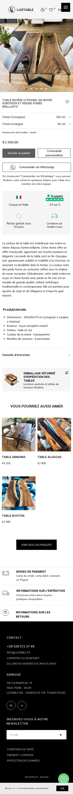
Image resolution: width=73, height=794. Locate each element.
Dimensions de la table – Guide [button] (19, 132)
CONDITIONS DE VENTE (20, 749)
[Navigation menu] (66, 7)
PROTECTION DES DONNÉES (23, 760)
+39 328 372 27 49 (20, 646)
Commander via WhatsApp (36, 167)
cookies (15, 788)
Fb (11, 705)
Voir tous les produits (36, 544)
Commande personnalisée (54, 153)
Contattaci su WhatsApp (23, 658)
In (22, 705)
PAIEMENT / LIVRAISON (20, 754)
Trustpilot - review (36, 777)
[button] (36, 120)
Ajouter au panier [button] (19, 153)
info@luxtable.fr (18, 652)
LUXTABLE (25, 10)
